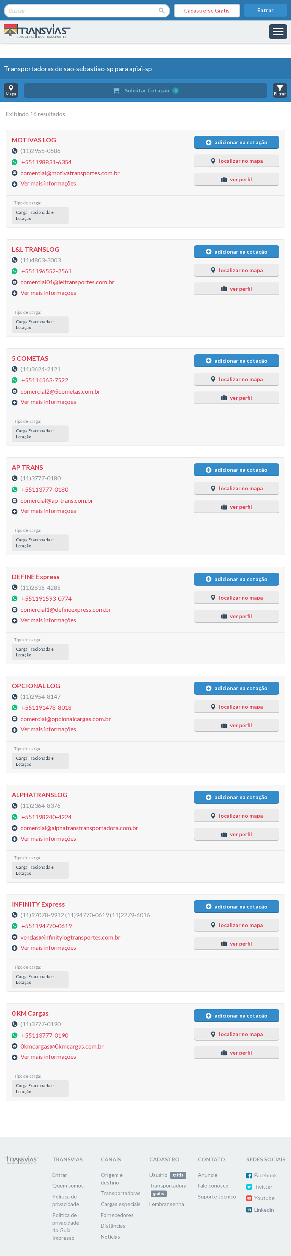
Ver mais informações (48, 183)
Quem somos (68, 1185)
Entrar (265, 10)
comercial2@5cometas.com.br (60, 390)
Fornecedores (117, 1215)
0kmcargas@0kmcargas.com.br (62, 1045)
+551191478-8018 (46, 707)
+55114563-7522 (44, 379)
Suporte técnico (217, 1196)
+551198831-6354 (46, 161)
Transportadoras (121, 1193)
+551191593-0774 (46, 598)
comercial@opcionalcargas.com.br (65, 718)
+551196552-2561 (46, 270)
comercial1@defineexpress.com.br (65, 609)
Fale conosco (213, 1185)
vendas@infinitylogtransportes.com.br (70, 936)
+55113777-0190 (44, 1034)
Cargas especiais (121, 1204)
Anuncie (207, 1175)
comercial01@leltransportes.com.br (67, 281)
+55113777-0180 (44, 488)
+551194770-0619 (46, 925)
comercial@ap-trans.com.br (56, 500)
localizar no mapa (241, 160)
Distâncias (113, 1225)
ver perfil (241, 179)
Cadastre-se (207, 10)
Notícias (110, 1236)
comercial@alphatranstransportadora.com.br (79, 827)
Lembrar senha (166, 1204)
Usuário (166, 1175)
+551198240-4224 (46, 816)
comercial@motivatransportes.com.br (70, 172)
